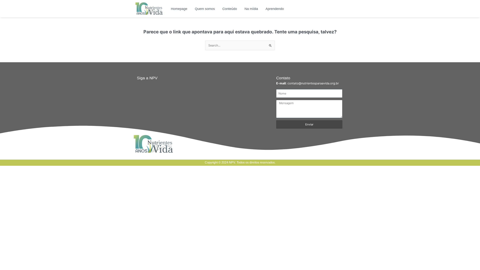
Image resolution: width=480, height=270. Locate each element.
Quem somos (205, 9)
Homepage (179, 9)
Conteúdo (229, 9)
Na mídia (251, 9)
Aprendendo (275, 9)
